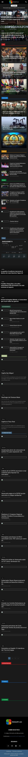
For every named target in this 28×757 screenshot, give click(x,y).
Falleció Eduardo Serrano (16, 325)
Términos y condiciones (17, 751)
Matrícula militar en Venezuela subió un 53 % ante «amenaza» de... (13, 560)
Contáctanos (8, 751)
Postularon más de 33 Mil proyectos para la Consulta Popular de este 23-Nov (18, 173)
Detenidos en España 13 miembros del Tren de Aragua (12, 649)
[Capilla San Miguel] (14, 365)
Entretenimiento (6, 306)
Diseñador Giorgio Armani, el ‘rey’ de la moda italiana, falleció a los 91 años (18, 341)
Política (4, 151)
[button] (2, 2)
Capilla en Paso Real (8, 422)
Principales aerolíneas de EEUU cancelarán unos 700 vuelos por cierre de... (13, 538)
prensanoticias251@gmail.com (17, 736)
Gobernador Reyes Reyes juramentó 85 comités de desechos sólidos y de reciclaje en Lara (14, 74)
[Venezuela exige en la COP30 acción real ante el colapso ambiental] (14, 485)
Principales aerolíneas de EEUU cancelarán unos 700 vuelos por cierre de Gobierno (17, 194)
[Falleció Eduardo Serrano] (5, 327)
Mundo (3, 180)
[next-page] (18, 658)
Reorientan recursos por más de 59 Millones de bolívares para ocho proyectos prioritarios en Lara (13, 90)
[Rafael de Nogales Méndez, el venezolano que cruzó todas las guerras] (14, 296)
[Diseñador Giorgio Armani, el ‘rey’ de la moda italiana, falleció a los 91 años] (5, 340)
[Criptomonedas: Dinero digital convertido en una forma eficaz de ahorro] (14, 140)
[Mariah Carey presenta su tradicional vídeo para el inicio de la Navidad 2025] (5, 312)
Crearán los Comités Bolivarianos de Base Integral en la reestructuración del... (13, 605)
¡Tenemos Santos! (14, 221)
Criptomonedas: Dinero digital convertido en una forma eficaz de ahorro (12, 143)
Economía (3, 623)
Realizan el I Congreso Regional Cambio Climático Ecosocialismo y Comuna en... (12, 516)
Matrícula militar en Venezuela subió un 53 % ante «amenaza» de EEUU (14, 112)
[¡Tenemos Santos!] (5, 223)
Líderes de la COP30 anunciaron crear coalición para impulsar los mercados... (13, 472)
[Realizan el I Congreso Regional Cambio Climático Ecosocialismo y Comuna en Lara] (14, 55)
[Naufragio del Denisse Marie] (14, 389)
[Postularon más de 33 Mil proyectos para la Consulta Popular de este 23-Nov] (5, 173)
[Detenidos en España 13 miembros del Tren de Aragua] (5, 202)
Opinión (2, 269)
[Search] (26, 2)
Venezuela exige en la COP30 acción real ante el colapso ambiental (13, 494)
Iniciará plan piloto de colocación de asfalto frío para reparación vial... (13, 451)
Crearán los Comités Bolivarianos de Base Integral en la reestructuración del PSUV (17, 165)
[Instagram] (12, 745)
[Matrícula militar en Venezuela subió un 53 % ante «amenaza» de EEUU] (14, 108)
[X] (19, 746)
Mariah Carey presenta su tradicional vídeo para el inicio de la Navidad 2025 (18, 312)
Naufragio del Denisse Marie (10, 397)
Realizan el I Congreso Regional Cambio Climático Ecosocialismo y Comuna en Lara (14, 58)
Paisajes (4, 355)
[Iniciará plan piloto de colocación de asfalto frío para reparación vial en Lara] (14, 21)
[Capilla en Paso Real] (14, 413)
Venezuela (4, 98)
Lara (3, 44)
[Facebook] (8, 746)
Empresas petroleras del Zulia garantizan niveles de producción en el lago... (13, 627)
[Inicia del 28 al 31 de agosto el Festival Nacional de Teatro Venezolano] (5, 349)
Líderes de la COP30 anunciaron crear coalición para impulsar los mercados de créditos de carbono (18, 185)
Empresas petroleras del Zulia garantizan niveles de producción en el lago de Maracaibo (14, 127)
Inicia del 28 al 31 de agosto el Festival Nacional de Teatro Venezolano (17, 349)
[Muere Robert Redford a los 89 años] (5, 320)
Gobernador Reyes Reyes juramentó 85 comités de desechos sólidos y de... (13, 582)
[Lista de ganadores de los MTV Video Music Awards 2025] (5, 334)
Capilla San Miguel (7, 373)
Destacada (3, 15)
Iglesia (3, 208)
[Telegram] (16, 746)
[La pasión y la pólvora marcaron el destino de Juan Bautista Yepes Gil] (14, 268)
